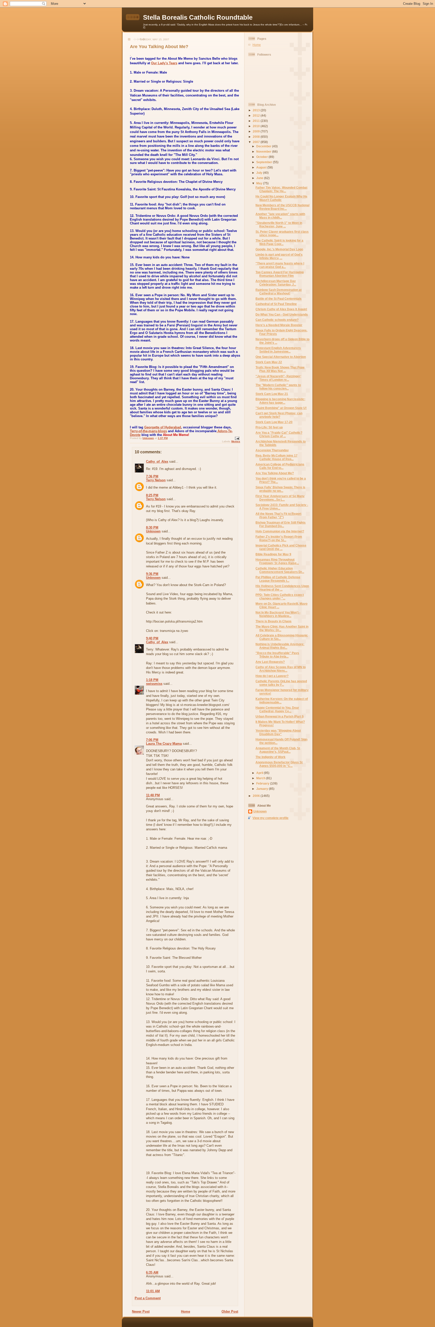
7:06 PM (152, 740)
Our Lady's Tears (164, 63)
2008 (257, 136)
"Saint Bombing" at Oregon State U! (281, 408)
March (261, 778)
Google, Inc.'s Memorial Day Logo (279, 249)
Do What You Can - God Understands (282, 314)
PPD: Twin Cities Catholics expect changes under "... (280, 596)
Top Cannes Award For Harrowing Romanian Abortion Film (280, 273)
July (259, 172)
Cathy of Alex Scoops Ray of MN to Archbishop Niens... (281, 668)
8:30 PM (152, 527)
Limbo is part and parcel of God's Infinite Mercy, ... (279, 256)
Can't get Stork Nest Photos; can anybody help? (279, 415)
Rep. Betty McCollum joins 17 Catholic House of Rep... (277, 457)
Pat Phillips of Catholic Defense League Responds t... (278, 578)
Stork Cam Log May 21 (272, 393)
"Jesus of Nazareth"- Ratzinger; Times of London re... (278, 378)
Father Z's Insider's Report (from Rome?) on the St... (279, 538)
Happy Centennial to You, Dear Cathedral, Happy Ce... (277, 709)
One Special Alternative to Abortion (281, 356)
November (264, 151)
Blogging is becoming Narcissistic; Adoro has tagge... (280, 400)
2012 (257, 115)
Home (185, 1311)
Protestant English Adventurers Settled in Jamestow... (278, 349)
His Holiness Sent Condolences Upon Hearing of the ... (282, 587)
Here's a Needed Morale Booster (279, 325)
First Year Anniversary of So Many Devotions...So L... (280, 497)
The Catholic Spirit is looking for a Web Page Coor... (279, 242)
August (261, 167)
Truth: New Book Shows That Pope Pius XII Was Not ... (280, 369)
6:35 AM (152, 1272)
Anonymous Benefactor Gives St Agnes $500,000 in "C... (279, 764)
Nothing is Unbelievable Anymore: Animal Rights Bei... (280, 645)
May (259, 183)
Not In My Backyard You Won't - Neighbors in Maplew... (278, 614)
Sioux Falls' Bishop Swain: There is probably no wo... (280, 489)
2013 (257, 110)
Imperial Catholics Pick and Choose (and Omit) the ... (281, 547)
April (260, 772)
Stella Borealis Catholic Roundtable (197, 17)
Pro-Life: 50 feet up (269, 427)
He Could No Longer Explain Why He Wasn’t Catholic (281, 198)
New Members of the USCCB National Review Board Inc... (282, 206)
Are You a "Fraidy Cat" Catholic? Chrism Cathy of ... (279, 434)
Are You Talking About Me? (275, 473)
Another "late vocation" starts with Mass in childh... (280, 215)
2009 (257, 131)
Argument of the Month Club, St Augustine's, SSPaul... (278, 749)
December (264, 146)
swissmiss (154, 684)
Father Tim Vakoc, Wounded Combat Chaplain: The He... (281, 189)
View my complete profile (270, 818)
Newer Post (141, 1311)
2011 (257, 120)
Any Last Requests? (270, 661)
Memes (235, 441)
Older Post (230, 1311)
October (262, 156)
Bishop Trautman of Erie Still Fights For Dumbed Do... (281, 524)
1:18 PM (152, 680)
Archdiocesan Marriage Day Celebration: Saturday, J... (276, 282)
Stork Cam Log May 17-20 (274, 422)
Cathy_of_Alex (157, 461)
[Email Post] (237, 438)
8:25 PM (152, 495)
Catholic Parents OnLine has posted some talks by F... (281, 682)
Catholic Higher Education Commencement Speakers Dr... (280, 570)
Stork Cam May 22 (269, 362)
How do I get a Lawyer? (272, 675)
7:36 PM (152, 476)
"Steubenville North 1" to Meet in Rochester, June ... (279, 224)
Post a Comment (148, 1298)
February (263, 783)
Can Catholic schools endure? (277, 319)
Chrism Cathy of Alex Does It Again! (281, 309)
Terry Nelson (156, 480)
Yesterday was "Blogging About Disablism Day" (278, 732)
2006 (257, 795)
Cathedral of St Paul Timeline (276, 303)
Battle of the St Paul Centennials (279, 298)
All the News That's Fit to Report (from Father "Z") (278, 515)
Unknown (153, 531)
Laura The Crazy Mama (164, 743)
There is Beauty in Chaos (274, 621)
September (264, 162)
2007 (257, 142)
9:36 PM (152, 574)
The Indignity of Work (270, 757)
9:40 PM (152, 638)
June (260, 178)
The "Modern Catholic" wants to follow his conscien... (278, 386)
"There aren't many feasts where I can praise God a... (280, 265)
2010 (257, 126)
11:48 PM (153, 795)
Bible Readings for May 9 (273, 554)
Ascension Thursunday (272, 450)
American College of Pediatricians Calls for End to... (280, 466)
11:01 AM (153, 1291)
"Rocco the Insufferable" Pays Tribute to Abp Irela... (277, 654)
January (262, 788)
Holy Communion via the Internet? (280, 531)
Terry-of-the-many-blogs (148, 431)
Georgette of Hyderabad (162, 427)
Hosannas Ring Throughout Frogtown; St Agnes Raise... (277, 561)
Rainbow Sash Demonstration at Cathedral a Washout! (279, 291)
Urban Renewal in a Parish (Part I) (280, 716)
